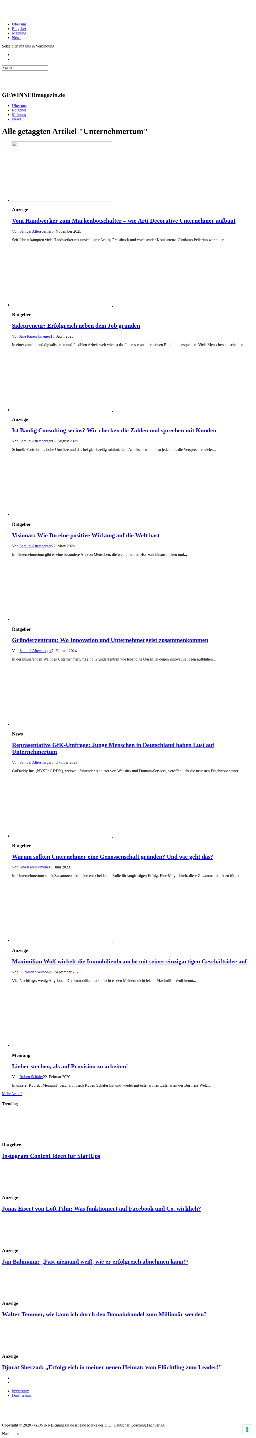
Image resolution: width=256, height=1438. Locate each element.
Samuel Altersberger (36, 231)
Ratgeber (19, 28)
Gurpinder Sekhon (34, 972)
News (16, 37)
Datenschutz (22, 1395)
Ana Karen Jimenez (34, 336)
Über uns (19, 24)
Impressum (20, 1391)
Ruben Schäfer (31, 1077)
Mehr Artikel (12, 1094)
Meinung (19, 33)
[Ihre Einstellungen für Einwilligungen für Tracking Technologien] (247, 1429)
